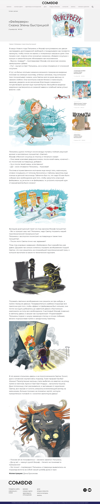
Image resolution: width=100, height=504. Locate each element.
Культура (65, 6)
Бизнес (9, 6)
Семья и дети (18, 6)
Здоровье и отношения (33, 6)
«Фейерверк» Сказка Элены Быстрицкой (25, 44)
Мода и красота (54, 6)
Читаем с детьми (83, 6)
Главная (11, 44)
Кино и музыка (42, 493)
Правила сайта (14, 489)
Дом (45, 6)
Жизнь (73, 6)
